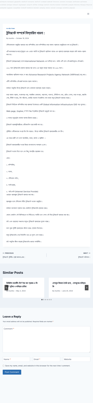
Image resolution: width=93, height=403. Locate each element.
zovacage (59, 8)
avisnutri (53, 8)
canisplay (42, 8)
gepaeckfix (17, 1)
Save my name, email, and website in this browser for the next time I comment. (37, 366)
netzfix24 (37, 1)
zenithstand (76, 1)
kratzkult (57, 5)
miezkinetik (64, 5)
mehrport (15, 5)
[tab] (42, 299)
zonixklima (65, 8)
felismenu (77, 5)
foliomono (56, 1)
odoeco (48, 8)
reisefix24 (24, 1)
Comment (9, 329)
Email (37, 359)
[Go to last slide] (6, 287)
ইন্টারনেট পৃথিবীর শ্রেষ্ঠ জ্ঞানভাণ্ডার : (14, 255)
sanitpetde (3, 8)
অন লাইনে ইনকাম (10, 28)
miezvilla (52, 5)
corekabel (44, 1)
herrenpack (10, 1)
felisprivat (89, 5)
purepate (70, 5)
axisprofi (29, 5)
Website (67, 359)
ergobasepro (22, 5)
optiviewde (83, 1)
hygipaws (10, 8)
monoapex (69, 1)
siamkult (46, 5)
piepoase (72, 8)
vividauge (40, 5)
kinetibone (30, 8)
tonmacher (31, 1)
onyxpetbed (16, 8)
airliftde (35, 5)
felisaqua (83, 5)
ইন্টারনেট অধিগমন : (84, 255)
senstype (9, 5)
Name (7, 359)
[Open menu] (88, 14)
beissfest (36, 8)
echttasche (3, 1)
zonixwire (62, 1)
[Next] (86, 287)
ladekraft (49, 1)
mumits (11, 38)
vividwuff (23, 8)
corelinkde (3, 5)
